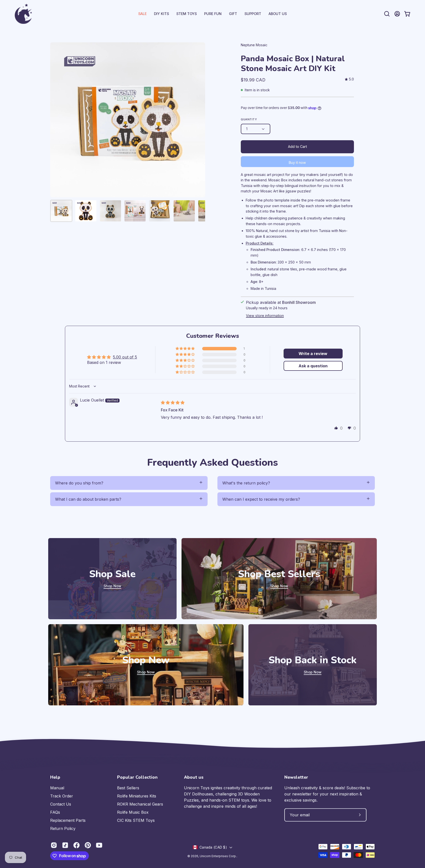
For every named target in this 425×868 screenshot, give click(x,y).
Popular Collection (137, 777)
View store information (265, 315)
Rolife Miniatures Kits (136, 795)
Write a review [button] (313, 353)
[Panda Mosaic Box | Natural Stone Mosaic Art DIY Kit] (61, 211)
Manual (57, 787)
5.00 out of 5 (125, 357)
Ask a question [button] (313, 365)
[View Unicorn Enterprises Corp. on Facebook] (76, 845)
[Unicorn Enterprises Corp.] (23, 14)
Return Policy (63, 828)
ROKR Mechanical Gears (140, 804)
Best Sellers (128, 787)
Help (55, 777)
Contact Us (60, 804)
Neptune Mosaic (254, 45)
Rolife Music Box (133, 812)
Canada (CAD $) (213, 847)
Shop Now (112, 586)
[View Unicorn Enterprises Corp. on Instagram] (54, 845)
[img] (349, 79)
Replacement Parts (68, 820)
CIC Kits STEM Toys (136, 820)
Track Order (61, 795)
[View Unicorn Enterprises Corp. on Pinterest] (87, 845)
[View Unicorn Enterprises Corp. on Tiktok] (65, 845)
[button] (253, 14)
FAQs (55, 812)
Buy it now (297, 162)
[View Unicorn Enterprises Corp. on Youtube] (99, 845)
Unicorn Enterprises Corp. (218, 856)
